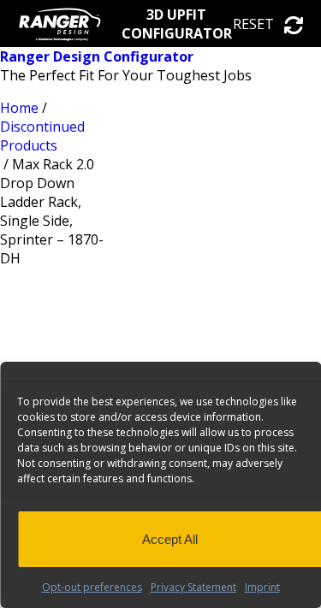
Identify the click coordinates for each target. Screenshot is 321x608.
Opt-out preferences (92, 587)
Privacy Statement (193, 587)
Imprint (262, 587)
